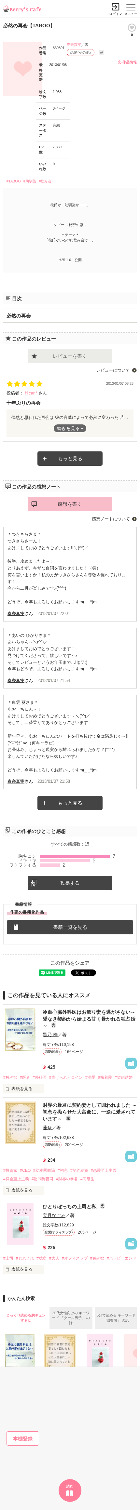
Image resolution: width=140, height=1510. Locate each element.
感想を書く (70, 504)
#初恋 (63, 1170)
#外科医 (40, 1077)
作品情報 (129, 62)
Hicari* (31, 393)
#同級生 (87, 1179)
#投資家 (10, 1170)
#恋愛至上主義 (104, 1170)
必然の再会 (19, 315)
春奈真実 (74, 45)
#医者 (25, 1077)
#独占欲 (10, 1077)
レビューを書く (70, 356)
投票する (70, 883)
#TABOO (14, 181)
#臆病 (41, 1258)
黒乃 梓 (50, 1034)
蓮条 (47, 1127)
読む (70, 1486)
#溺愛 (90, 1077)
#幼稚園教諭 (44, 1170)
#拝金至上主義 (16, 1179)
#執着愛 (105, 1077)
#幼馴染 (29, 181)
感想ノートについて (111, 518)
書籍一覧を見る (70, 927)
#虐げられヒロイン (66, 1077)
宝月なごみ (54, 1215)
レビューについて (113, 370)
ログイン (115, 14)
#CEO (25, 1170)
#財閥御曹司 (42, 1179)
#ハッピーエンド (121, 1258)
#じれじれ (25, 1258)
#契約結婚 (124, 1077)
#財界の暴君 (67, 1179)
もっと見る (70, 458)
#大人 (54, 1258)
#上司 (8, 1258)
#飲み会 (45, 181)
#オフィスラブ (75, 1258)
